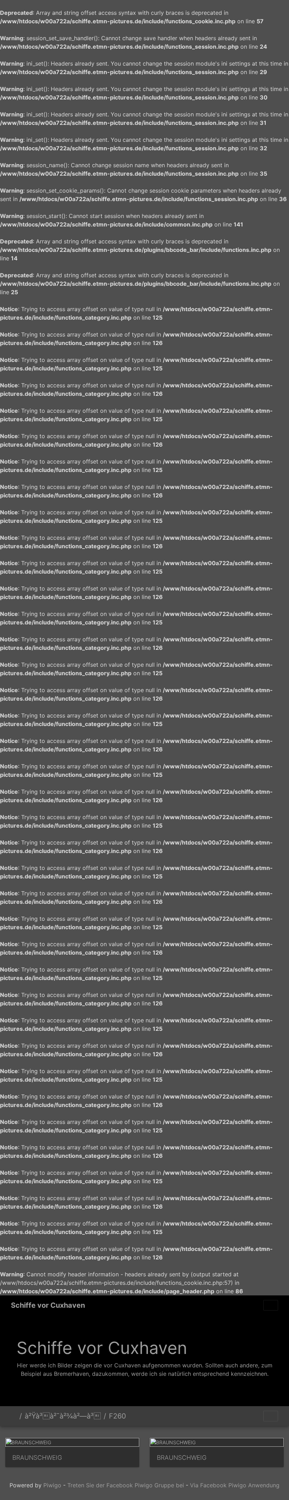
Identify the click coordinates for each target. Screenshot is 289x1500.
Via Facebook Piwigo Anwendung (234, 1485)
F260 (117, 1416)
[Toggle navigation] (270, 1305)
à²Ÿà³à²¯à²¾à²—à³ (63, 1416)
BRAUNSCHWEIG (37, 1457)
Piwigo (52, 1485)
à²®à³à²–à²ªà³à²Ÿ (14, 1416)
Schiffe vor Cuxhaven (48, 1305)
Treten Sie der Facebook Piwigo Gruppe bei (125, 1485)
